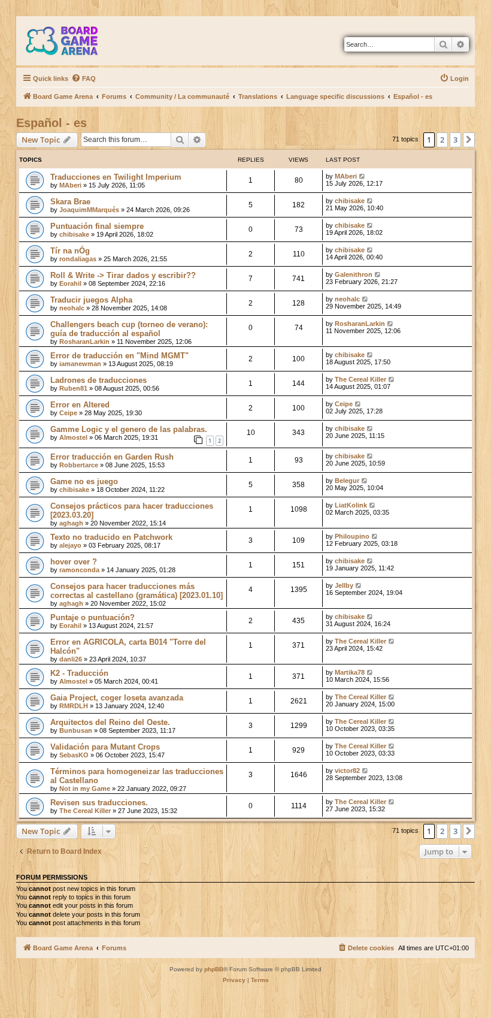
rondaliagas (77, 258)
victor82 (347, 770)
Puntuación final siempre (97, 226)
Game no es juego (84, 481)
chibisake (350, 200)
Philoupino (352, 536)
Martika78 (350, 672)
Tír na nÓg (70, 250)
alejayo (70, 545)
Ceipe (68, 412)
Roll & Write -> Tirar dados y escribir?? (123, 275)
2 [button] (442, 139)
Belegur (347, 480)
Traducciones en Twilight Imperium (115, 177)
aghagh (71, 523)
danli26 (70, 659)
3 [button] (455, 139)
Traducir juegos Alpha (91, 299)
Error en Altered (80, 404)
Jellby (344, 585)
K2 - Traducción (79, 673)
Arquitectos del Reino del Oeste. (110, 722)
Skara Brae (70, 201)
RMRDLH (73, 705)
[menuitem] (83, 78)
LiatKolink (351, 505)
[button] (469, 139)
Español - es (51, 122)
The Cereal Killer (360, 379)
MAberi (70, 185)
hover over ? (73, 561)
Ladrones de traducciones (98, 380)
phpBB (213, 969)
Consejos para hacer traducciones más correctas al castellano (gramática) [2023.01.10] (136, 591)
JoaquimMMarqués (89, 209)
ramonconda (79, 569)
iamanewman (80, 363)
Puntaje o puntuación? (92, 617)
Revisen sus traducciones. (99, 802)
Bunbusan (75, 730)
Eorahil (70, 283)
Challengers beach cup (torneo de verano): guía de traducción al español (129, 329)
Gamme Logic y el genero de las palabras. (128, 429)
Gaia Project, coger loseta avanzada (116, 697)
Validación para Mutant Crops (105, 746)
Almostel (73, 437)
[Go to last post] (362, 176)
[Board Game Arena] (70, 40)
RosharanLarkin (84, 341)
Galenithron (353, 274)
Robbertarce (78, 465)
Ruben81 (73, 388)
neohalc (71, 308)
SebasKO (74, 755)
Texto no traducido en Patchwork (111, 537)
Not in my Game (84, 788)
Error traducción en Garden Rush (112, 456)
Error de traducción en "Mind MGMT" (119, 355)
